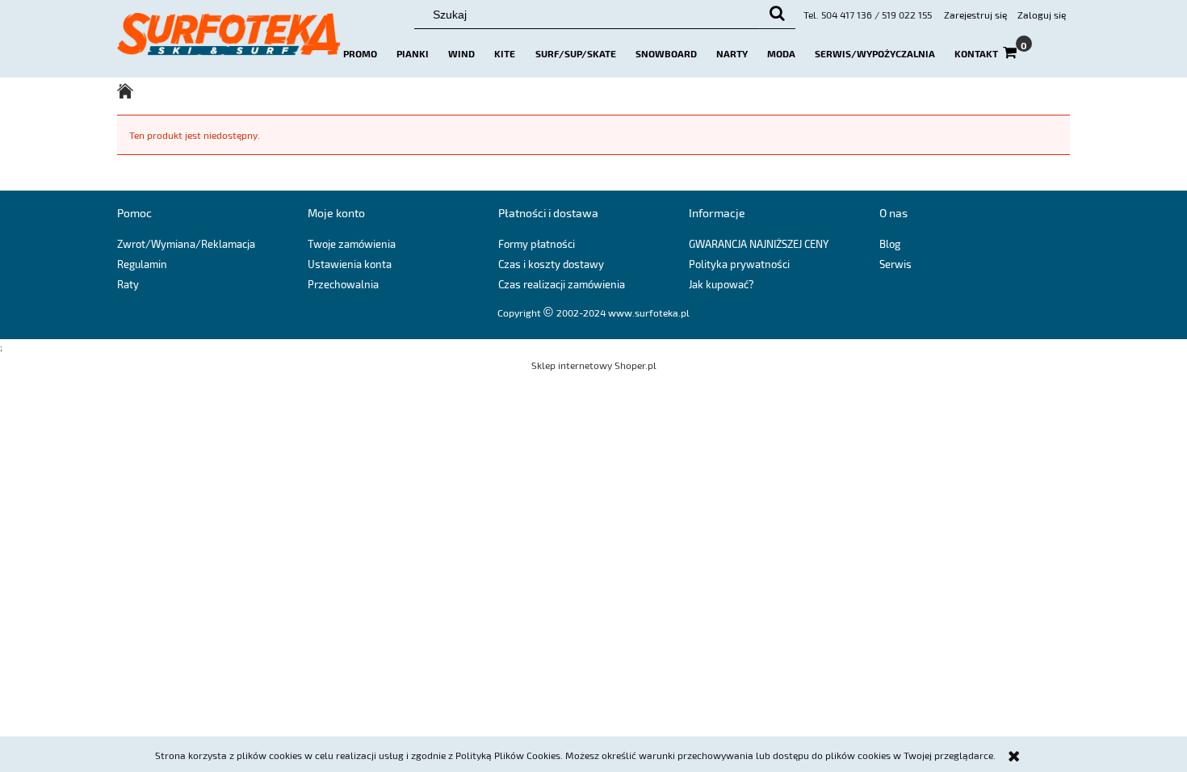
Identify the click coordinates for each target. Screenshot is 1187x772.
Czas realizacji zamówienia (561, 284)
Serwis (895, 264)
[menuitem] (360, 53)
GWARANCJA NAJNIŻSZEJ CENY (758, 243)
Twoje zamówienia (352, 243)
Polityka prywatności (739, 264)
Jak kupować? (721, 284)
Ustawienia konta (350, 264)
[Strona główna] (228, 41)
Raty (128, 284)
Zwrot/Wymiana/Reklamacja (186, 243)
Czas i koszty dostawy (551, 264)
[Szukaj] (776, 14)
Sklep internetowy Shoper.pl (593, 365)
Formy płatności (536, 243)
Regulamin (142, 264)
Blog (889, 243)
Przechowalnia (343, 284)
